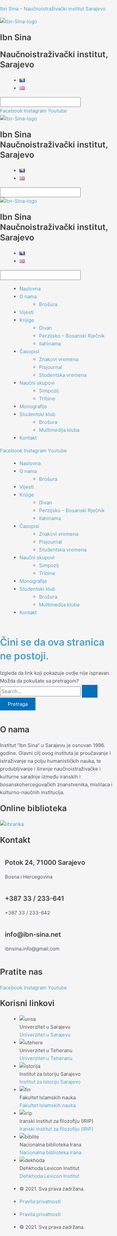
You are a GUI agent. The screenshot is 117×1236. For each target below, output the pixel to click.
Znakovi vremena (58, 359)
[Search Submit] (90, 691)
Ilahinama (50, 343)
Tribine (47, 398)
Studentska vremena (62, 375)
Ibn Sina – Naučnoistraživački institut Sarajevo (53, 9)
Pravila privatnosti (40, 1201)
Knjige (27, 320)
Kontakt (28, 438)
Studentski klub (37, 414)
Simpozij (49, 391)
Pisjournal (50, 367)
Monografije (33, 406)
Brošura (48, 304)
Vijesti (27, 312)
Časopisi (29, 351)
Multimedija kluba (59, 430)
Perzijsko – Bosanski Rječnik (72, 336)
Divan (45, 328)
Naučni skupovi (37, 383)
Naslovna (30, 289)
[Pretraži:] (49, 691)
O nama (28, 296)
